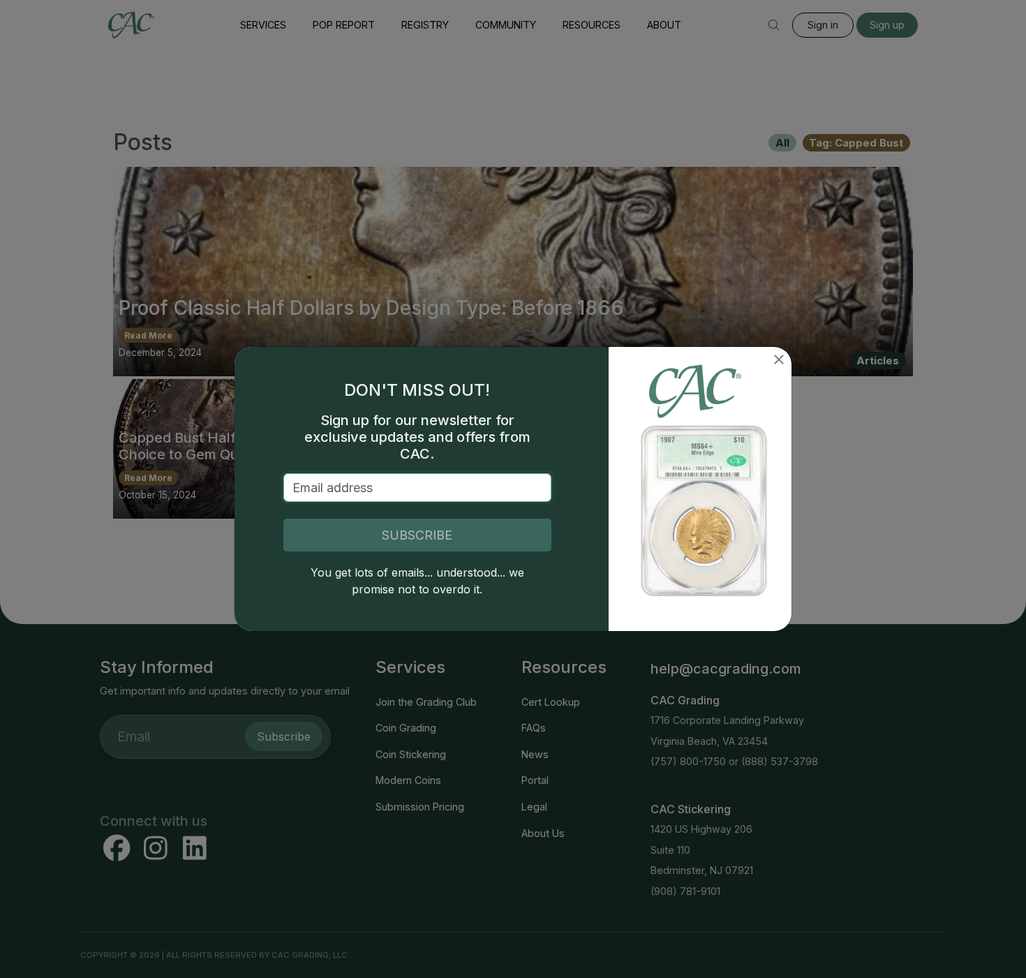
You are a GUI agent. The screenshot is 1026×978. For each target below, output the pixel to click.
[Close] (779, 359)
